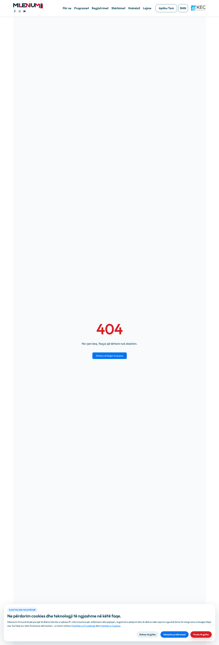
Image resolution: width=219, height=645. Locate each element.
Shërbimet (118, 8)
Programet (81, 8)
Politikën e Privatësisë (83, 625)
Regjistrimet (100, 8)
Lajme (147, 8)
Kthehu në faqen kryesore (109, 355)
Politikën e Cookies (110, 625)
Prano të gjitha (201, 634)
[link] (15, 11)
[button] (28, 5)
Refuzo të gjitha (147, 634)
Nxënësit (134, 8)
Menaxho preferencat (174, 634)
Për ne (67, 8)
